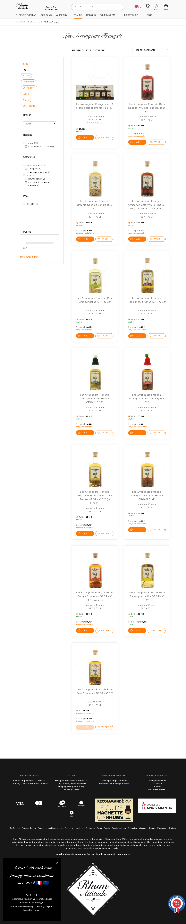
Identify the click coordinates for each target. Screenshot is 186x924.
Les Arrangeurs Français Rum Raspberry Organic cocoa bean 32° (147, 108)
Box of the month (156, 790)
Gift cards (157, 786)
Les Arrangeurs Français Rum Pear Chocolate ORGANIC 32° (95, 691)
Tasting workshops (157, 780)
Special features (119, 828)
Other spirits (29, 105)
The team (69, 828)
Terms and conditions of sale (50, 828)
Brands (107, 828)
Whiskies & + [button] (62, 15)
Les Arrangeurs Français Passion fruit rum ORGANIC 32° (147, 300)
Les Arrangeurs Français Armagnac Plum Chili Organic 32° (147, 399)
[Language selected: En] (138, 6)
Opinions (172, 828)
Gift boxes (157, 783)
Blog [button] (149, 15)
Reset (25, 63)
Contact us (90, 828)
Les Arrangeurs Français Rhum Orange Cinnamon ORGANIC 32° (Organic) (94, 596)
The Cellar (31, 22)
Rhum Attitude (21, 7)
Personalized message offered (114, 783)
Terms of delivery (29, 828)
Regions (152, 828)
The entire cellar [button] (26, 15)
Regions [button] (91, 15)
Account (157, 9)
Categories (132, 828)
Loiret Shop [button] (131, 15)
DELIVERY (72, 775)
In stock (26, 75)
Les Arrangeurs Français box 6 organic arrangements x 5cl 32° (94, 106)
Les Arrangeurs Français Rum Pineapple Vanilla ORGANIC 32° (147, 596)
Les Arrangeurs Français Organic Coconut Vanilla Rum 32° (95, 205)
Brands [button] (78, 15)
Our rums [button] (46, 15)
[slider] (24, 242)
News (99, 828)
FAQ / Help (14, 828)
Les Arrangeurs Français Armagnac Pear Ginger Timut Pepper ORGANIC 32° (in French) (94, 497)
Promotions (28, 81)
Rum (25, 93)
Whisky (26, 99)
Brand (40, 22)
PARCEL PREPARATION (114, 775)
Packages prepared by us (114, 780)
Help (148, 9)
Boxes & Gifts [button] (107, 15)
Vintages (142, 828)
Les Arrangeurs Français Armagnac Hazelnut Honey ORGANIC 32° (147, 496)
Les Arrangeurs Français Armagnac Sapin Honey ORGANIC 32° (95, 399)
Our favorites (29, 87)
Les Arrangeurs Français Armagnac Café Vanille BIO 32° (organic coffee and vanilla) (147, 205)
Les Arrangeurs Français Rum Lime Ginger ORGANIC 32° (95, 300)
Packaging (161, 828)
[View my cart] (166, 7)
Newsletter (79, 828)
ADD (86, 138)
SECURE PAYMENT (29, 775)
